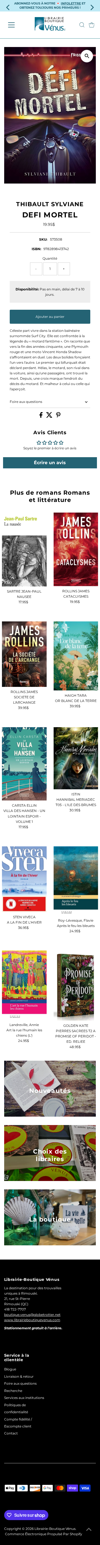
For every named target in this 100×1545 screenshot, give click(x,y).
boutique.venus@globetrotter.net (32, 1314)
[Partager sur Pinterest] (58, 416)
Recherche (13, 1391)
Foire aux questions (26, 402)
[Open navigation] (15, 25)
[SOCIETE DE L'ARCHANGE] (24, 654)
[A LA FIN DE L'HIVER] (24, 879)
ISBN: (36, 249)
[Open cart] (91, 24)
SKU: (43, 239)
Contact (11, 1433)
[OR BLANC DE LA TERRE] (76, 656)
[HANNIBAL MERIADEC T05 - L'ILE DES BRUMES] (76, 758)
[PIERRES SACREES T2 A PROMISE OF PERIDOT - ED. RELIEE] (76, 985)
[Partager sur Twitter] (49, 416)
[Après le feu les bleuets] (76, 881)
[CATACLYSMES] (76, 549)
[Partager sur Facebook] (41, 416)
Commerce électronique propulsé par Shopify (43, 1534)
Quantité (49, 258)
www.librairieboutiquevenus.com (32, 1320)
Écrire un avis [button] (50, 462)
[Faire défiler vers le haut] (88, 1529)
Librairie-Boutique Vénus (55, 1529)
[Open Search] (81, 24)
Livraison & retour (19, 1376)
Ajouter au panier (50, 316)
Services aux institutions (24, 1398)
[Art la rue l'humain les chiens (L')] (24, 985)
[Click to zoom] (87, 56)
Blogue (10, 1369)
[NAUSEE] (24, 549)
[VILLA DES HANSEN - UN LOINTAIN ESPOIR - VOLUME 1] (24, 763)
